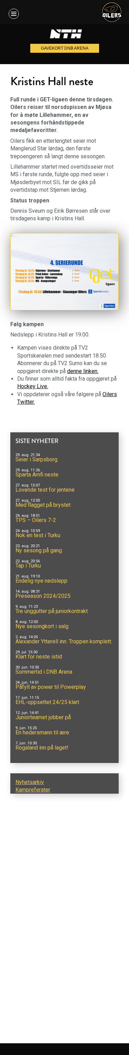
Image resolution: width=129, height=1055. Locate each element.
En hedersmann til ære (42, 732)
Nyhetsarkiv (29, 782)
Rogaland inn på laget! (41, 747)
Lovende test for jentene (45, 489)
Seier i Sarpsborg (36, 459)
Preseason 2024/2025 (43, 596)
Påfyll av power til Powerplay (50, 687)
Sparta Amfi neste (36, 474)
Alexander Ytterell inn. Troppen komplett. (63, 641)
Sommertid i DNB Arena (43, 672)
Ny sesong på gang (38, 550)
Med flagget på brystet (43, 505)
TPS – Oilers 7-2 (35, 520)
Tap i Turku (28, 565)
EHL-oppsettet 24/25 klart (47, 702)
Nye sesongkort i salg (41, 626)
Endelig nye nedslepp (41, 580)
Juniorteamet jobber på (43, 717)
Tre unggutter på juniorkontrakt (51, 611)
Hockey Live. (32, 386)
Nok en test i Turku (37, 535)
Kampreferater (32, 789)
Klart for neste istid (38, 656)
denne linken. (82, 371)
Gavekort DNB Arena (64, 48)
